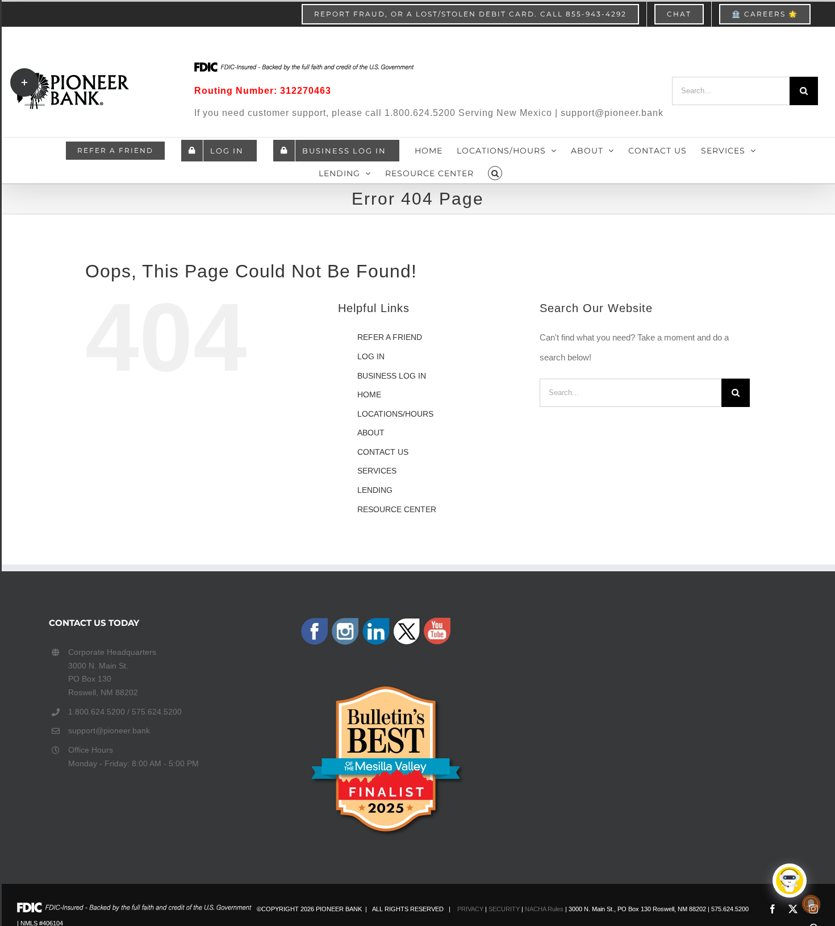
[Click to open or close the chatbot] (790, 880)
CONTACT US (382, 451)
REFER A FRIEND (389, 337)
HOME (369, 394)
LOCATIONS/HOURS (395, 413)
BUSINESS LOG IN (391, 375)
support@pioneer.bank (109, 730)
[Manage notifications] (811, 904)
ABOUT (371, 432)
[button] (495, 171)
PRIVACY (470, 909)
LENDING (375, 490)
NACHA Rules (544, 909)
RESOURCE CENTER (396, 509)
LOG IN (371, 356)
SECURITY (504, 909)
